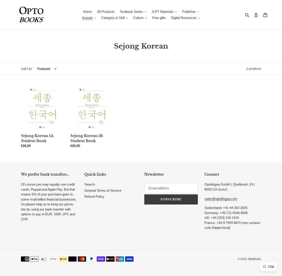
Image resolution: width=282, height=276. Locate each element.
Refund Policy (94, 196)
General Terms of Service (102, 190)
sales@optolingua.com (220, 199)
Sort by (26, 69)
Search (89, 184)
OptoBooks (254, 259)
